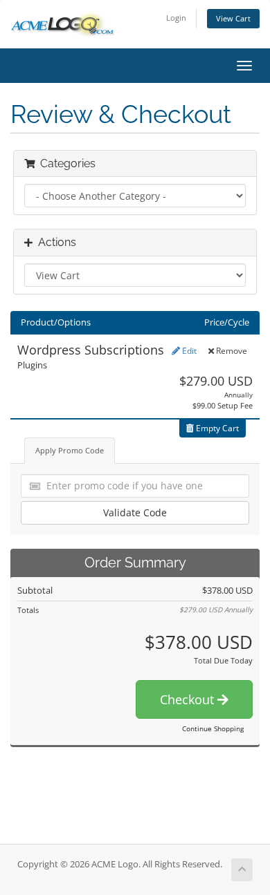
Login (176, 17)
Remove (230, 351)
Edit (188, 351)
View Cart (233, 18)
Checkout (188, 699)
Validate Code (135, 512)
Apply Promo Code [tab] (69, 450)
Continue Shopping (213, 728)
